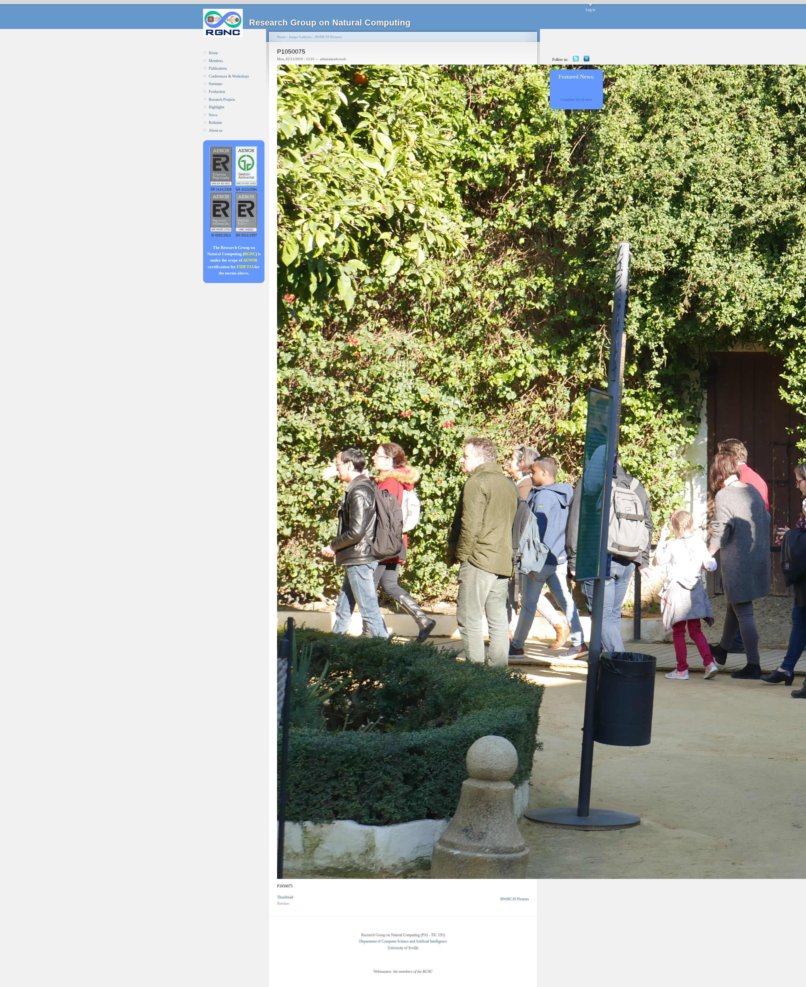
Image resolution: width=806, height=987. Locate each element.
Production (217, 91)
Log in (590, 10)
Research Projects (222, 99)
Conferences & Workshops (229, 76)
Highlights (216, 107)
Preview (283, 903)
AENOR (250, 260)
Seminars (216, 84)
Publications (218, 68)
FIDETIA (245, 266)
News (213, 115)
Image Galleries (300, 37)
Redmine (215, 122)
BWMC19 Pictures (328, 37)
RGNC (250, 253)
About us (216, 130)
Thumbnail (285, 897)
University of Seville (403, 948)
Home (213, 53)
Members (216, 61)
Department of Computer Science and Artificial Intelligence (403, 941)
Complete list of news (576, 99)
